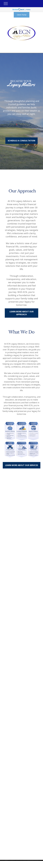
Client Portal (21, 15)
